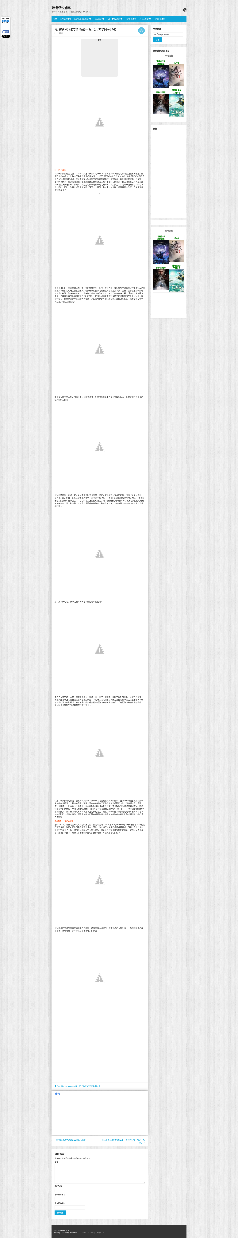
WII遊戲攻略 (160, 19)
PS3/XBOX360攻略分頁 (91, 1086)
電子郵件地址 (60, 1194)
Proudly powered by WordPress (65, 1233)
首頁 (55, 19)
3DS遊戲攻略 (65, 19)
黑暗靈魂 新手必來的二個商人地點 (70, 1140)
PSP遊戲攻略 (131, 19)
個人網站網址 (60, 1203)
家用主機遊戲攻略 (115, 19)
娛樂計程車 (61, 8)
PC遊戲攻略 (99, 19)
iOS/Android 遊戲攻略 (82, 19)
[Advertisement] (99, 59)
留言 (56, 1162)
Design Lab (100, 1233)
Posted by (66, 1086)
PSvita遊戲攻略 (146, 19)
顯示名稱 (58, 1186)
